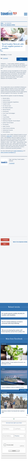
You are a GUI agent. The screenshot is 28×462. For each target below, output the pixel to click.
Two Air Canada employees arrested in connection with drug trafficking (12, 322)
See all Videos (23, 390)
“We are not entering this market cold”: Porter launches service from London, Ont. (13, 330)
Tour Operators (8, 23)
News (2, 23)
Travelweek (5, 58)
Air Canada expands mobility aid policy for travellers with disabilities (13, 314)
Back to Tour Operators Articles (8, 25)
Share (21, 59)
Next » (5, 244)
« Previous (5, 239)
